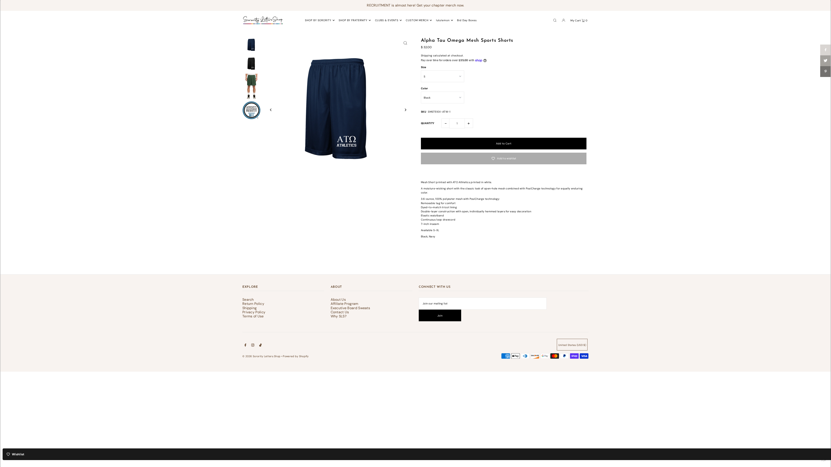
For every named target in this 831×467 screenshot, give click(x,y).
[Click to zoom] (405, 43)
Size (423, 67)
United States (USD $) (572, 345)
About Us (338, 299)
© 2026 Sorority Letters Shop (261, 356)
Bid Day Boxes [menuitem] (467, 20)
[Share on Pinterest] (825, 71)
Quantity (427, 123)
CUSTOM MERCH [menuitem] (417, 20)
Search (248, 299)
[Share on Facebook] (825, 50)
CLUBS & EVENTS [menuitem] (387, 20)
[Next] (405, 110)
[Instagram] (252, 346)
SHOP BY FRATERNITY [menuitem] (353, 20)
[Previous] (271, 110)
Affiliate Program (344, 303)
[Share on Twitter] (825, 60)
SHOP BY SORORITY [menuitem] (318, 20)
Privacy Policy (253, 312)
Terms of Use (253, 316)
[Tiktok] (260, 346)
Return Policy (253, 303)
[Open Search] (555, 20)
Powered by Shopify (296, 356)
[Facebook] (245, 346)
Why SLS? (338, 316)
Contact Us (340, 312)
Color (424, 88)
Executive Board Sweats (350, 308)
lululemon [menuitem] (443, 20)
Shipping (426, 55)
